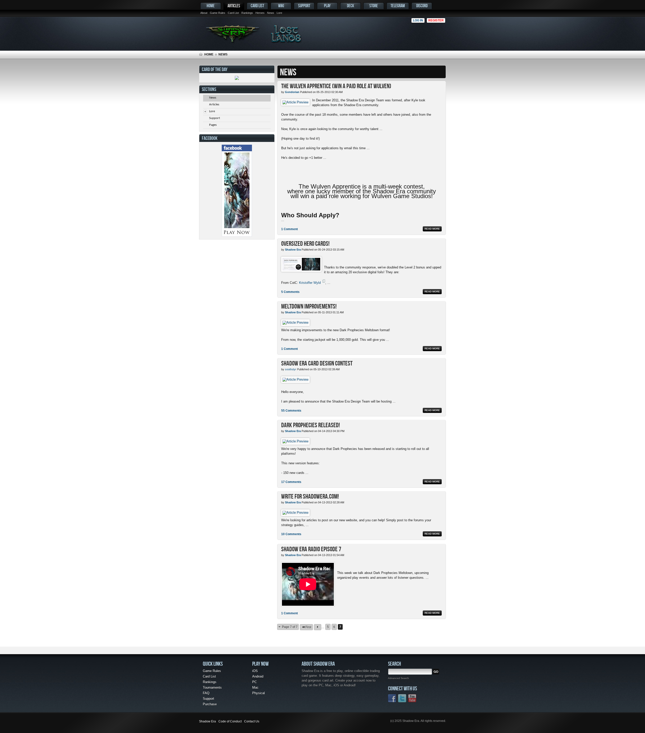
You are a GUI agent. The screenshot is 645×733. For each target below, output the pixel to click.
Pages (213, 125)
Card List (233, 12)
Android (257, 676)
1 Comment (289, 229)
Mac (255, 687)
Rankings (247, 12)
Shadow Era (207, 721)
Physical (258, 693)
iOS (255, 671)
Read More (432, 228)
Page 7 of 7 (290, 627)
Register (436, 20)
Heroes (260, 12)
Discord (422, 5)
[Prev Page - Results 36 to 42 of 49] (317, 627)
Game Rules (217, 12)
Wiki (281, 5)
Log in (418, 20)
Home (211, 5)
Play (327, 5)
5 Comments (290, 292)
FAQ (206, 693)
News (270, 12)
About (203, 12)
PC (254, 682)
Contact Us (251, 721)
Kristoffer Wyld (310, 283)
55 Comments (291, 410)
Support (304, 5)
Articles (234, 5)
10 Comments (291, 534)
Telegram (398, 5)
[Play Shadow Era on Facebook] (237, 235)
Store (373, 5)
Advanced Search (398, 678)
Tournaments (212, 687)
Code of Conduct (230, 721)
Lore (279, 12)
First (308, 627)
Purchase (210, 704)
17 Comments (291, 482)
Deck (350, 5)
